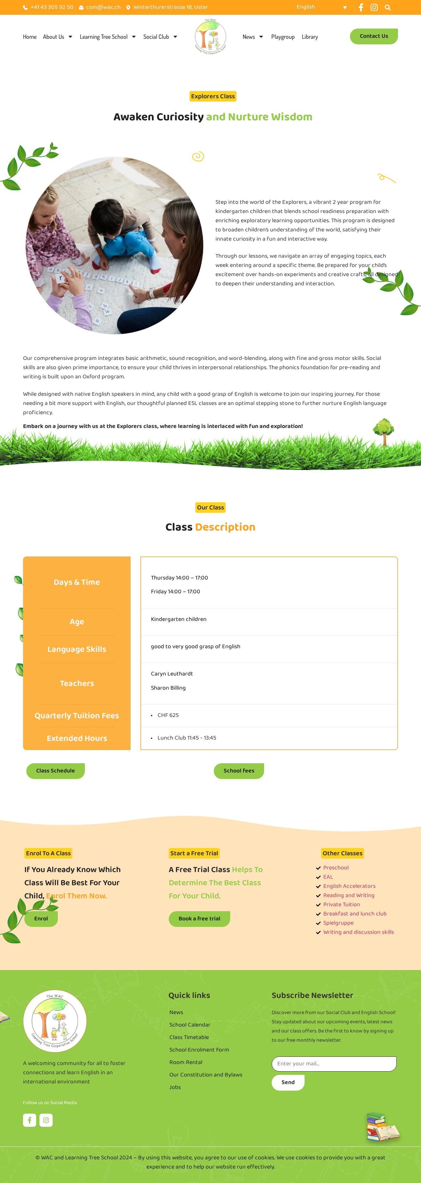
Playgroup (283, 36)
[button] (388, 7)
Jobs (175, 1087)
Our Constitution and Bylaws (205, 1075)
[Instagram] (374, 7)
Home (30, 36)
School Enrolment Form (199, 1050)
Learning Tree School (104, 36)
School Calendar (189, 1025)
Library (310, 36)
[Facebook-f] (361, 7)
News (249, 36)
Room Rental (185, 1062)
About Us (53, 36)
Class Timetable (189, 1037)
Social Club (156, 36)
